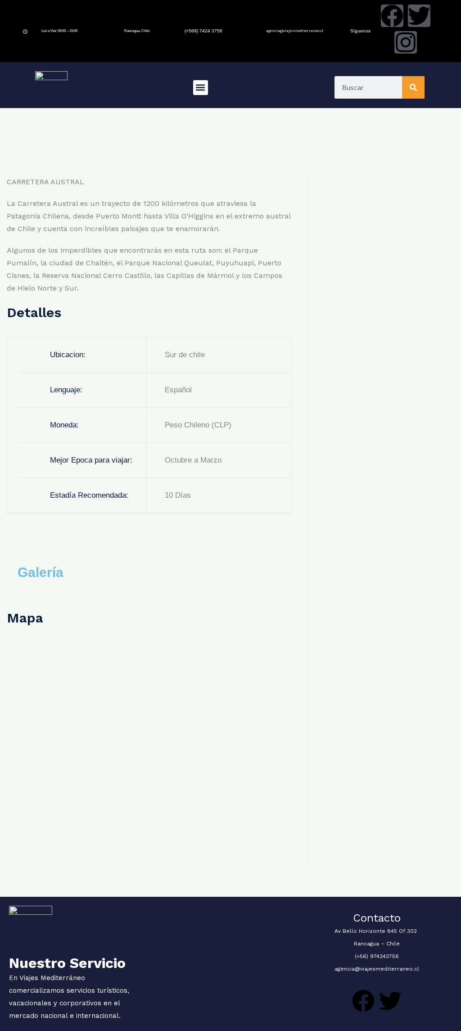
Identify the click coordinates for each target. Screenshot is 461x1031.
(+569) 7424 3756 (203, 30)
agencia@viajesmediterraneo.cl (294, 31)
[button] (200, 87)
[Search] (413, 87)
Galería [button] (40, 572)
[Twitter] (419, 16)
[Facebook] (392, 16)
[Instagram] (405, 42)
